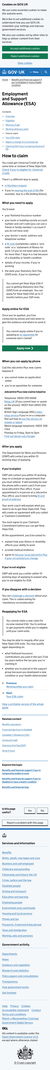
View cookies (25, 63)
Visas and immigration (14, 930)
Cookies (25, 1006)
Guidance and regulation (16, 965)
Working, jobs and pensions (17, 935)
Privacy (14, 1006)
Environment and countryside (18, 908)
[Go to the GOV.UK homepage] (13, 72)
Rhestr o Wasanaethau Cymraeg (20, 1018)
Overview (10, 116)
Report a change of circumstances (22, 142)
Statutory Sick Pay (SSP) (14, 745)
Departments (9, 953)
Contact (36, 1010)
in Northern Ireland (16, 185)
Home (5, 79)
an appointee (27, 334)
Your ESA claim (13, 137)
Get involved (9, 992)
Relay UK (9, 401)
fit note (11, 243)
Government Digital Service (17, 1022)
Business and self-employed (18, 863)
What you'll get (13, 125)
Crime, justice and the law (16, 880)
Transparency (10, 981)
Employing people (12, 902)
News (5, 959)
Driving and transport (14, 891)
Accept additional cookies (25, 48)
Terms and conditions (14, 1014)
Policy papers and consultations (20, 976)
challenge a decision (22, 595)
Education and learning (15, 896)
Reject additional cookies (25, 56)
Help (5, 1006)
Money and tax (10, 919)
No (44, 810)
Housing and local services (17, 913)
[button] (25, 348)
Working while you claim (17, 129)
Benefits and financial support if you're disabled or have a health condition (27, 82)
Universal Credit (10, 740)
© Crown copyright (25, 1062)
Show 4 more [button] (8, 750)
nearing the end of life (26, 190)
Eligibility (10, 120)
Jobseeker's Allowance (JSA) (15, 735)
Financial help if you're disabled (17, 729)
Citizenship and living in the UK (19, 874)
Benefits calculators (11, 724)
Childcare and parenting (16, 869)
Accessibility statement (15, 1010)
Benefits (7, 852)
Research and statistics (15, 970)
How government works (15, 987)
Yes (31, 810)
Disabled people (11, 885)
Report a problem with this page (25, 822)
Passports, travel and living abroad (21, 924)
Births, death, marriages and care (21, 858)
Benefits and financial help (15, 787)
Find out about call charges (19, 436)
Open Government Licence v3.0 (20, 1036)
